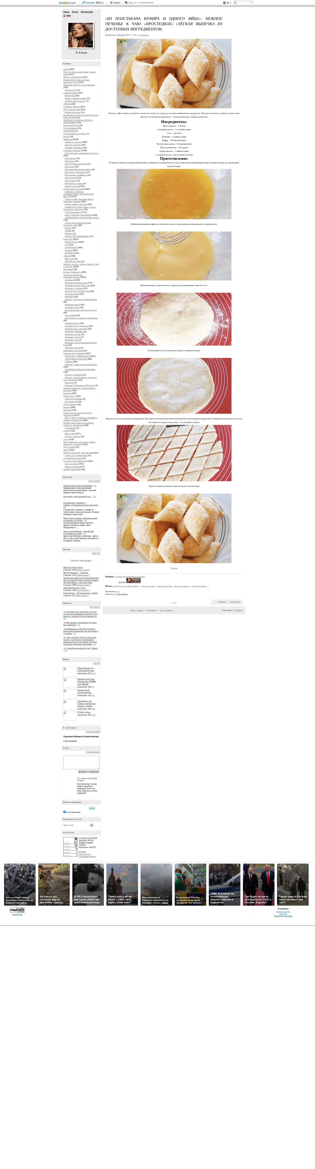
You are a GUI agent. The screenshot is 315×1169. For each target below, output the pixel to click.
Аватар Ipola (80, 35)
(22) (93, 715)
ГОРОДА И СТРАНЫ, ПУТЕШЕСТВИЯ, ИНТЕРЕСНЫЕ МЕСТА (78, 194)
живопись (67, 139)
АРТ (66, 245)
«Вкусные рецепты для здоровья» (79, 85)
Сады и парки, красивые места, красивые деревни (78, 200)
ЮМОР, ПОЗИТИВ (71, 469)
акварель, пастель (73, 142)
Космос (68, 228)
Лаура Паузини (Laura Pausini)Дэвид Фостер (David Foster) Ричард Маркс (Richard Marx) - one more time (81, 580)
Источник (174, 568)
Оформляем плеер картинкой (77, 486)
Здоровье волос (72, 323)
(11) (93, 709)
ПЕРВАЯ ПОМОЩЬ (74, 332)
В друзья (83, 52)
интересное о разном (73, 189)
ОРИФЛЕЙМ (69, 131)
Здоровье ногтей (72, 334)
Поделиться (235, 602)
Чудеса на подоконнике (76, 455)
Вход (101, 2)
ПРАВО (68, 231)
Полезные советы (73, 212)
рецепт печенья (165, 586)
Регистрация (90, 2)
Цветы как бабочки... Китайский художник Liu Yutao (78, 532)
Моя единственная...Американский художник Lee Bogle (80, 519)
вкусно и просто (182, 586)
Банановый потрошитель (84, 691)
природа (67, 393)
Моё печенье (71, 181)
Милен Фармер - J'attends (75, 573)
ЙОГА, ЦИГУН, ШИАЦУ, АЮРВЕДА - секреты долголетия (80, 419)
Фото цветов (70, 402)
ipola (79, 778)
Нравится (222, 602)
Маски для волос (72, 112)
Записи (66, 12)
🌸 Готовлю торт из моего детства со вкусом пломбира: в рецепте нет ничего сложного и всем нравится (80, 614)
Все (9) (97, 663)
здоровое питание (72, 150)
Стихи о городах (72, 436)
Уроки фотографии (74, 399)
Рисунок (68, 250)
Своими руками (70, 93)
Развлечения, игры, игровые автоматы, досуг (76, 81)
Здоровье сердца (73, 337)
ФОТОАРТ (69, 253)
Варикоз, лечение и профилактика (81, 299)
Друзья (75, 12)
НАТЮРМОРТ (71, 247)
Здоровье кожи (72, 294)
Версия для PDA (283, 912)
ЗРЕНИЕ (69, 297)
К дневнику (151, 610)
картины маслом (72, 145)
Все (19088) (94, 481)
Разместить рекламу (283, 916)
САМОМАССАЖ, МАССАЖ (77, 286)
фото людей (69, 447)
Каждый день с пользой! (76, 329)
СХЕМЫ (68, 362)
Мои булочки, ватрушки (75, 164)
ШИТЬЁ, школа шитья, (75, 101)
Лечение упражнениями (76, 283)
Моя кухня (69, 167)
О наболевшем (70, 128)
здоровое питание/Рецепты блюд (130, 576)
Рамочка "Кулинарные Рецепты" (80, 385)
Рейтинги (116, 2)
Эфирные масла (72, 305)
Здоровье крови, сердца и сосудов (81, 310)
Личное (66, 256)
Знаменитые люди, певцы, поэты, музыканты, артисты (79, 208)
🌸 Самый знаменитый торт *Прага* (80, 648)
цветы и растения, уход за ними (78, 453)
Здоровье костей (72, 348)
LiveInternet (68, 3)
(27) (93, 673)
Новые (239, 610)
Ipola (64, 15)
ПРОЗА (66, 104)
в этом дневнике (73, 812)
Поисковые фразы (87, 856)
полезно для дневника (73, 353)
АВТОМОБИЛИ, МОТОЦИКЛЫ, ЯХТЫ (82, 218)
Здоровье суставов (73, 288)
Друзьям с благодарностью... (77, 497)
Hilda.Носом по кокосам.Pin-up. (85, 669)
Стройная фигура (71, 107)
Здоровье (69, 280)
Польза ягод (70, 90)
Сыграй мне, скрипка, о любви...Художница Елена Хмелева (80, 504)
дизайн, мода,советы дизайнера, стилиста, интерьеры (78, 424)
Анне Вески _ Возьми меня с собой (80, 593)
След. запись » (166, 610)
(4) (93, 695)
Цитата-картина (70, 125)
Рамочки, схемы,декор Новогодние (81, 365)
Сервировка (70, 428)
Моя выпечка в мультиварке (78, 169)
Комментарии (87, 12)
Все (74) (96, 553)
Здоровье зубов (72, 307)
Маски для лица (72, 467)
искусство (67, 239)
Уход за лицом (71, 464)
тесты (66, 439)
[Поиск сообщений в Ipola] (92, 808)
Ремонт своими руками (75, 98)
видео (66, 69)
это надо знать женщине (74, 461)
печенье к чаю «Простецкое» (126, 586)
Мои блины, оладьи (74, 183)
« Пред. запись (136, 610)
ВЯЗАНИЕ (69, 96)
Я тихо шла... (84, 712)
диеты (66, 136)
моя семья (68, 269)
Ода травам (70, 315)
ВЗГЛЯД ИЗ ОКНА (73, 261)
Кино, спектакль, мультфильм (78, 215)
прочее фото (69, 396)
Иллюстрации (71, 242)
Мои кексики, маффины (76, 175)
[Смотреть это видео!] (70, 672)
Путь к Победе (70, 404)
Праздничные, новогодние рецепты (81, 153)
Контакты (283, 914)
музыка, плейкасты (72, 272)
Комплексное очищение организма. (81, 318)
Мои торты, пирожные (75, 172)
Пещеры (69, 233)
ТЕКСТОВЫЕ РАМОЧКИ (76, 359)
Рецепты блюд (71, 186)
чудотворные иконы (72, 458)
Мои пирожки (71, 178)
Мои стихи (70, 259)
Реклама (67, 410)
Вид (228, 3)
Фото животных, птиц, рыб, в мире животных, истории (79, 443)
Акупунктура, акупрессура (77, 291)
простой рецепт (199, 586)
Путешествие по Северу (74, 134)
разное (66, 407)
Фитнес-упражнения (72, 77)
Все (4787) (95, 607)
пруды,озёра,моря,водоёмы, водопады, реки (77, 224)
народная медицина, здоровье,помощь (73, 276)
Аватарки (69, 383)
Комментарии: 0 (83, 570)
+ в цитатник (143, 35)
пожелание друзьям (72, 351)
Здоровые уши (71, 340)
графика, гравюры (73, 148)
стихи (66, 431)
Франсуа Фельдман (73, 567)
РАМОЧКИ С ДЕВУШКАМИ (77, 356)
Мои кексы (69, 161)
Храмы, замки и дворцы (76, 204)
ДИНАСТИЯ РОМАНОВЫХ (77, 236)
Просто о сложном (73, 375)
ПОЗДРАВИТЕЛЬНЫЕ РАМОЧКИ (80, 370)
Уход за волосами (71, 110)
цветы (66, 450)
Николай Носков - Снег (74, 588)
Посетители (84, 854)
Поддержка (224, 2)
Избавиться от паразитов (77, 326)
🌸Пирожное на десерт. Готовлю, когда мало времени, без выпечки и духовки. (80, 631)
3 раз (118, 591)
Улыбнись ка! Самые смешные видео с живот (86, 703)
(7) (93, 687)
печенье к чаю (148, 586)
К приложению (93, 732)
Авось (130, 2)
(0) (95, 486)
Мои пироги (70, 158)
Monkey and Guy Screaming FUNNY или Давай (86, 681)
